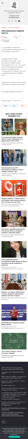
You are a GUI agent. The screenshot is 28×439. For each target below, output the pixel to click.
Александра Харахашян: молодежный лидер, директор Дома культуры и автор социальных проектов (14, 262)
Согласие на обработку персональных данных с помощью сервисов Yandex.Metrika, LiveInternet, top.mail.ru (12, 414)
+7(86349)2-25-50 (14, 15)
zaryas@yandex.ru (14, 17)
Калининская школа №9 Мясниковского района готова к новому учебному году (12, 169)
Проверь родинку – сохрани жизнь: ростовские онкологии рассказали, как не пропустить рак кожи (13, 200)
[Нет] (26, 433)
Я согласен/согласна (14, 436)
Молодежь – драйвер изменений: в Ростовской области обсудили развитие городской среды (13, 230)
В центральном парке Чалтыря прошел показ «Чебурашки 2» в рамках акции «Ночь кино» (12, 139)
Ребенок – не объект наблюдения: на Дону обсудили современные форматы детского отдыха (13, 293)
